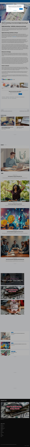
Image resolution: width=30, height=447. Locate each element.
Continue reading (15, 10)
